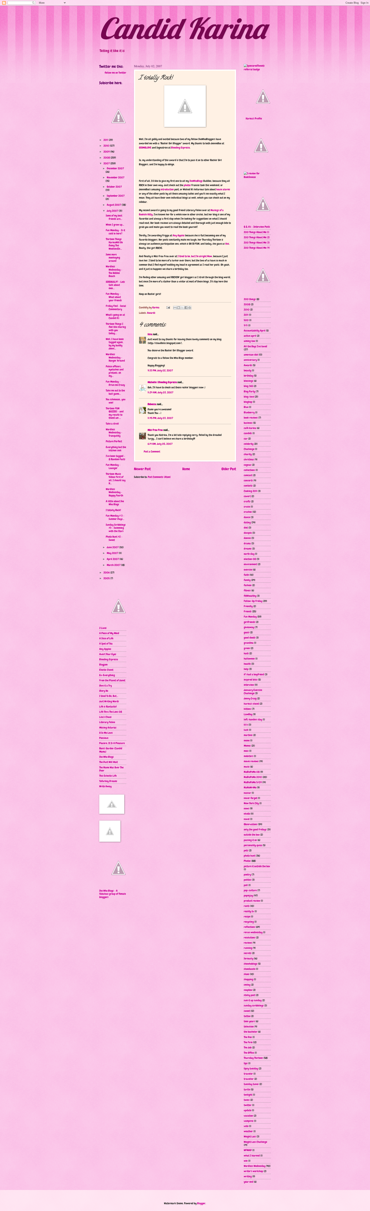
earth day (249, 554)
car (245, 438)
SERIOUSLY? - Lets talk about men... (115, 285)
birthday (248, 375)
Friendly (248, 606)
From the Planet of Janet (112, 680)
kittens (247, 709)
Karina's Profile (254, 118)
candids (248, 433)
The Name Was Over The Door (111, 769)
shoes (246, 974)
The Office (249, 1052)
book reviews (251, 417)
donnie (247, 538)
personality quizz (253, 845)
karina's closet (251, 703)
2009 (106, 151)
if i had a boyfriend (254, 674)
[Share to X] (182, 308)
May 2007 (113, 553)
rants (247, 906)
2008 (106, 157)
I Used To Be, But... (108, 696)
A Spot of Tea (106, 643)
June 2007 (113, 547)
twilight (248, 1094)
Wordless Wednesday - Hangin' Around (115, 357)
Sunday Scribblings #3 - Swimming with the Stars (116, 528)
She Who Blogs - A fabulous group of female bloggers (112, 894)
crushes (248, 512)
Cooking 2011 (250, 491)
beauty (247, 370)
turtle (247, 1089)
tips (246, 1063)
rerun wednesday (253, 932)
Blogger (201, 1203)
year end (248, 1181)
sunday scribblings (254, 1005)
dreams (247, 548)
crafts (247, 501)
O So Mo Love (106, 732)
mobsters (248, 756)
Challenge (249, 449)
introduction (167, 189)
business (248, 423)
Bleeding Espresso (180, 147)
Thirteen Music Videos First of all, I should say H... (115, 478)
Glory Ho (103, 690)
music (247, 766)
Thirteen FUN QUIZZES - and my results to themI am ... (115, 413)
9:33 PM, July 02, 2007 (160, 370)
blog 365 (248, 386)
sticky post (249, 995)
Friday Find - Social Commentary (116, 307)
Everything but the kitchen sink (116, 448)
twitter (247, 1105)
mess (246, 751)
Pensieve (103, 738)
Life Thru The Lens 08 (110, 711)
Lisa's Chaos (105, 717)
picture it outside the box (257, 866)
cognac (247, 465)
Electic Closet (106, 669)
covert (247, 496)
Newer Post (142, 469)
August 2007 (114, 204)
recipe (247, 916)
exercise (248, 569)
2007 (106, 163)
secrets (247, 953)
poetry (247, 874)
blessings (248, 381)
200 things (250, 299)
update (247, 1110)
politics (247, 879)
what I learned (252, 1155)
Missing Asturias (107, 727)
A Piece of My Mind (109, 633)
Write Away (105, 786)
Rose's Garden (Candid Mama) (110, 750)
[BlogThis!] (179, 308)
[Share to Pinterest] (190, 308)
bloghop (248, 402)
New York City (251, 803)
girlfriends (249, 622)
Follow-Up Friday (253, 601)
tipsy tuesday (251, 1068)
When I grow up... (115, 224)
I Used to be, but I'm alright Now (195, 256)
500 (246, 320)
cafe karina (250, 428)
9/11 (246, 325)
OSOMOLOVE (145, 147)
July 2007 (113, 210)
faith (246, 575)
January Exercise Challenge (253, 691)
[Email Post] (168, 307)
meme (247, 740)
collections (249, 470)
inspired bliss (250, 679)
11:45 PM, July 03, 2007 (160, 418)
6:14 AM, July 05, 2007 (160, 444)
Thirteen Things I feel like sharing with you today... (116, 328)
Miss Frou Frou (155, 430)
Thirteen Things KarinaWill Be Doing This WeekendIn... (114, 243)
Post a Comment (152, 451)
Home (186, 469)
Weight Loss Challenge (255, 1142)
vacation (248, 1115)
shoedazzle (249, 969)
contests (248, 485)
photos (187, 185)
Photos (247, 861)
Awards (151, 313)
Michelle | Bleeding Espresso (162, 382)
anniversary (250, 360)
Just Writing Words (109, 701)
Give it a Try (105, 685)
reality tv (249, 911)
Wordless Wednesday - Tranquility (114, 432)
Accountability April (254, 330)
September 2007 (115, 195)
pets (246, 850)
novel (247, 819)
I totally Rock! (113, 510)
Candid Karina (182, 28)
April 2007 (113, 559)
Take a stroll (112, 423)
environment (250, 564)
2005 (106, 578)
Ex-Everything (107, 675)
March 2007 (114, 565)
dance (247, 517)
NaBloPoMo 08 (252, 772)
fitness (247, 590)
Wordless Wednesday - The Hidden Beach (114, 271)
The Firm (248, 1042)
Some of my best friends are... (114, 217)
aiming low (249, 341)
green (247, 648)
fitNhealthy (250, 596)
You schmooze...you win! (115, 401)
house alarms (223, 189)
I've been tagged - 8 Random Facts (115, 457)
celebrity (248, 444)
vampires (248, 1121)
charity (248, 454)
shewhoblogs (250, 963)
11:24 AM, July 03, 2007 (160, 392)
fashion (247, 585)
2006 (106, 572)
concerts (248, 480)
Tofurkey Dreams (108, 781)
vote (246, 1126)
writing (248, 1176)
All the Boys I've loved (255, 346)
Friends (247, 611)
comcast (248, 475)
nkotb (247, 813)
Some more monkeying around (113, 258)
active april (250, 335)
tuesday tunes (251, 1084)
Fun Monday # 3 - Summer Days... (115, 517)
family (247, 580)
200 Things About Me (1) (256, 232)
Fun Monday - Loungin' (113, 466)
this (227, 243)
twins (247, 1100)
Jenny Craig (250, 698)
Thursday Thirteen (253, 1058)
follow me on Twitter (115, 72)
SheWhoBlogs (196, 181)
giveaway (249, 627)
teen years (249, 1021)
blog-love (249, 396)
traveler (248, 1073)
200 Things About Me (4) (257, 247)
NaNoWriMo (250, 787)
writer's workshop (253, 1171)
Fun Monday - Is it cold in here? (115, 231)
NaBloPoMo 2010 (253, 777)
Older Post (228, 469)
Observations (250, 824)
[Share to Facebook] (186, 308)
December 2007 (115, 168)
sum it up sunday (253, 1000)
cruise (247, 506)
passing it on (250, 840)
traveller (249, 1079)
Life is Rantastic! (108, 706)
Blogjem (103, 664)
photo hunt (249, 855)
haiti (246, 653)
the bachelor (250, 1031)
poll (246, 885)
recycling (249, 921)
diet (246, 527)
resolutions (249, 937)
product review (252, 900)
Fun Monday (250, 616)
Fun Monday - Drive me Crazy (115, 383)
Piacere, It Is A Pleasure (112, 743)
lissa (150, 334)
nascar (247, 793)
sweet (247, 1011)
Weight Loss (250, 1136)
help (246, 669)
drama (247, 543)
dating (247, 522)
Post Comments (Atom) (159, 477)
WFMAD (248, 1150)
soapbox (248, 990)
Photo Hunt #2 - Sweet (114, 538)
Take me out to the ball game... (115, 392)
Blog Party (249, 391)
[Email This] (175, 308)
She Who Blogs (106, 757)
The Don (248, 1037)
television (249, 1026)
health (247, 664)
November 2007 (115, 177)
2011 (106, 140)
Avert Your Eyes (107, 654)
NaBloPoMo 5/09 (253, 782)
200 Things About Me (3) (257, 242)
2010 (106, 145)
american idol (251, 354)
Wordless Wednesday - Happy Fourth (114, 492)
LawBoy (248, 714)
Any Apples (179, 235)
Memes (247, 745)
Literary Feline (107, 722)
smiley (247, 984)
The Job (247, 1047)
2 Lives (103, 628)
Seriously (248, 958)
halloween (249, 658)
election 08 (250, 559)
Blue (246, 407)
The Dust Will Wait (108, 762)
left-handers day (253, 719)
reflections (249, 927)
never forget (250, 798)
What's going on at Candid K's (115, 316)
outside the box (252, 834)
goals (246, 632)
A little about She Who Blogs (115, 502)
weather (248, 1131)
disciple (248, 533)
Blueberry (249, 412)
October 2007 (114, 186)
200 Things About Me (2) (257, 237)
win (246, 1160)
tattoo (247, 1016)
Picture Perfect (114, 441)
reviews (248, 942)
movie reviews (251, 761)
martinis (248, 735)
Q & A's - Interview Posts (257, 226)
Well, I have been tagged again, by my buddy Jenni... (115, 343)
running (248, 948)
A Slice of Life (106, 638)
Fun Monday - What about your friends (114, 297)
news (246, 808)
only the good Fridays (255, 829)
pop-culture (250, 890)
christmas (249, 459)
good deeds (249, 637)
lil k (246, 724)
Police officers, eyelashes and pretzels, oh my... (115, 371)
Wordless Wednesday (254, 1166)
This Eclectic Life (108, 775)
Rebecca (152, 404)
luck (246, 730)
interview (249, 684)
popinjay (248, 895)
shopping (248, 979)
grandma (248, 643)
